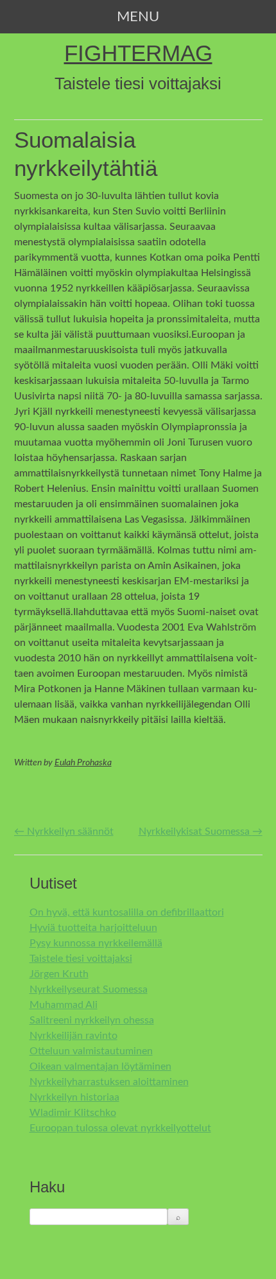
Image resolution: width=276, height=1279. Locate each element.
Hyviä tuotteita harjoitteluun (93, 928)
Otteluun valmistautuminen (91, 1051)
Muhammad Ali (64, 1005)
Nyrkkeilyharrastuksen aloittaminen (109, 1082)
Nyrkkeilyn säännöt (64, 831)
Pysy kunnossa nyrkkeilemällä (96, 943)
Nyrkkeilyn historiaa (74, 1097)
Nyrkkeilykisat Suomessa (201, 831)
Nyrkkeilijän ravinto (73, 1036)
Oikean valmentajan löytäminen (100, 1066)
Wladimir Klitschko (73, 1113)
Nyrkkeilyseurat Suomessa (89, 989)
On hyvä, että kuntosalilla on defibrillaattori (127, 912)
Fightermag (138, 52)
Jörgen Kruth (59, 974)
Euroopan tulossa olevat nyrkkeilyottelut (120, 1128)
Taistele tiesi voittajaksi (81, 958)
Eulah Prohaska (83, 762)
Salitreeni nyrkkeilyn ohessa (92, 1020)
